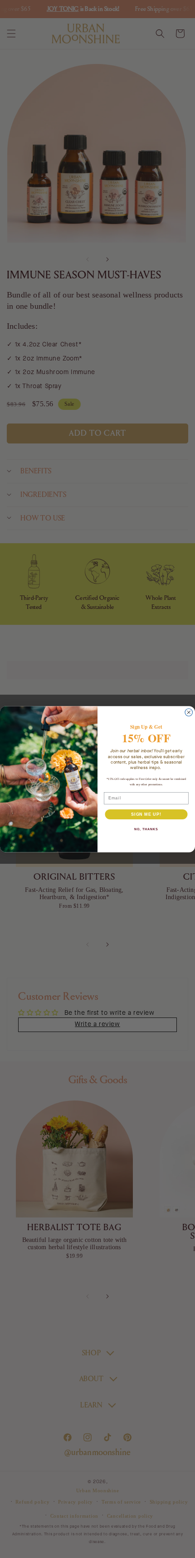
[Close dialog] (189, 712)
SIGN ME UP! (146, 814)
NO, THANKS (146, 829)
